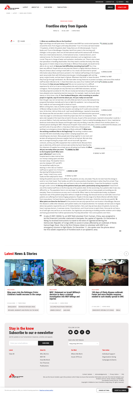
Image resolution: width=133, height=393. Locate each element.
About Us (35, 7)
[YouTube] (76, 332)
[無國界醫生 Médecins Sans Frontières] (12, 7)
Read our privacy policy (46, 390)
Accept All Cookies (120, 390)
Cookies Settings (104, 390)
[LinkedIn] (88, 332)
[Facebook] (82, 332)
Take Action (62, 7)
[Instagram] (70, 332)
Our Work (48, 7)
